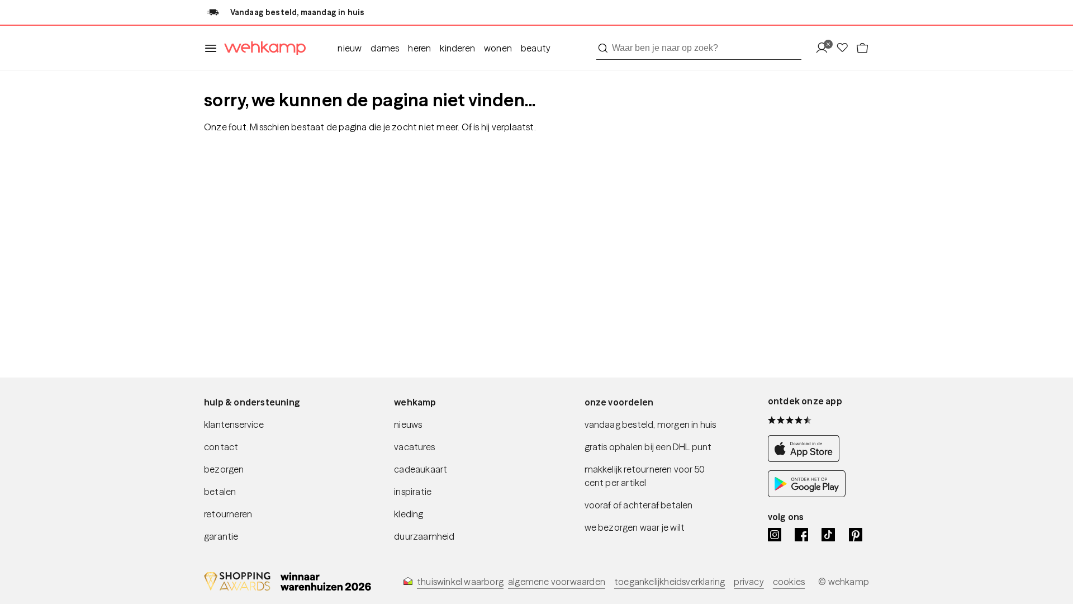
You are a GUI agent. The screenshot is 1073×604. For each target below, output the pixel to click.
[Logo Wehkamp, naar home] (261, 48)
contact (221, 446)
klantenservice (234, 424)
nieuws (408, 424)
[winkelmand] (862, 48)
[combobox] (698, 48)
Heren (419, 48)
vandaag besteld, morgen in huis (650, 424)
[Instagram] (774, 534)
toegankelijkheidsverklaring (669, 581)
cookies (789, 581)
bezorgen (224, 469)
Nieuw (350, 48)
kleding (408, 514)
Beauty (535, 48)
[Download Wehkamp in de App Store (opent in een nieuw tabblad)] (807, 459)
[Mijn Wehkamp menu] (825, 48)
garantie (221, 536)
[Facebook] (801, 534)
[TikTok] (828, 534)
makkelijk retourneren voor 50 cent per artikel (645, 476)
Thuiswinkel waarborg (460, 581)
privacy (748, 581)
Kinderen (457, 48)
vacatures (414, 446)
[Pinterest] (855, 534)
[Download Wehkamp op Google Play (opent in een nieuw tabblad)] (807, 494)
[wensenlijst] (845, 48)
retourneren (228, 514)
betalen (220, 491)
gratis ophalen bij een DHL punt (648, 446)
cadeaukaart (420, 469)
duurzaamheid (424, 536)
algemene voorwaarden (556, 581)
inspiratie (412, 491)
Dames (385, 48)
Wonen (498, 48)
